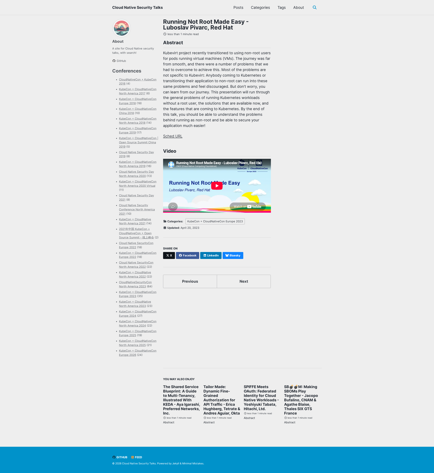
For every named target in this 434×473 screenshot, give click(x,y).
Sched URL (172, 136)
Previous (190, 281)
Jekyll (175, 463)
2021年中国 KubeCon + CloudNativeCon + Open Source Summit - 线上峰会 (136, 233)
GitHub (121, 457)
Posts (238, 7)
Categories (260, 7)
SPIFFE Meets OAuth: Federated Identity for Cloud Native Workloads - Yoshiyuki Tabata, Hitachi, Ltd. (261, 398)
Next (244, 281)
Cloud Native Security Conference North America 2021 (137, 209)
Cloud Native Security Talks (137, 7)
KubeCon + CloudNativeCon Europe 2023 (215, 221)
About (298, 7)
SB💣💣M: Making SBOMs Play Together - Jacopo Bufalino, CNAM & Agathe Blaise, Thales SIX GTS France (301, 400)
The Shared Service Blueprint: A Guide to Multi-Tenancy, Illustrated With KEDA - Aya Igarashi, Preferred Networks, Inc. (181, 400)
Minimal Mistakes (192, 463)
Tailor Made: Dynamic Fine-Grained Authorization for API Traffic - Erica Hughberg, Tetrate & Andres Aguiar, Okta (221, 400)
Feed (138, 457)
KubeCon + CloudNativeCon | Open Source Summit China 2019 (138, 142)
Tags (282, 7)
